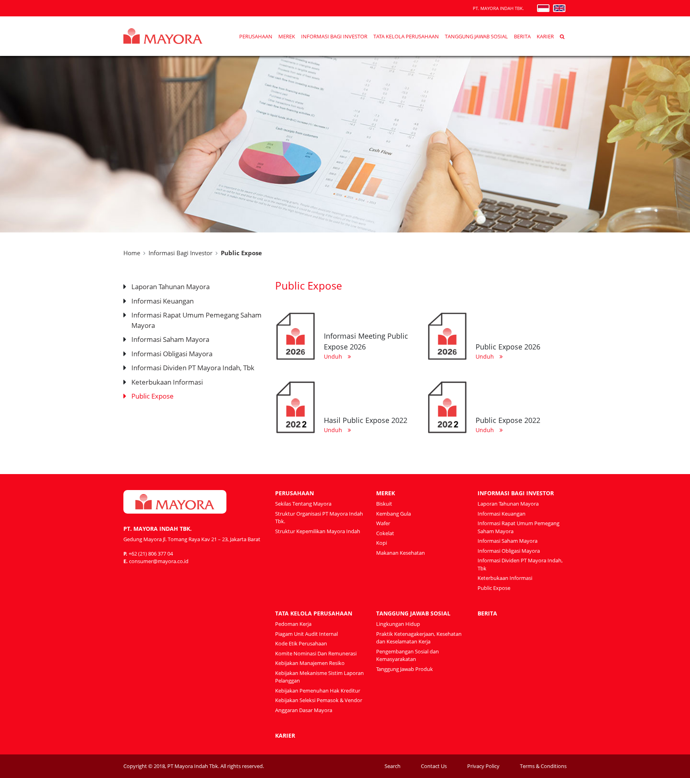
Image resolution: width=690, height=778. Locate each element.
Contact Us (434, 766)
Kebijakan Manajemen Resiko (310, 663)
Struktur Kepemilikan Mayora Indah (317, 531)
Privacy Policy (483, 766)
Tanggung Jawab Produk (404, 669)
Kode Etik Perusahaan (301, 643)
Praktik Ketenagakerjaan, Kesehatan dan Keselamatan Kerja (419, 637)
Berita (522, 36)
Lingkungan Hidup (398, 623)
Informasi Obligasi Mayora (171, 353)
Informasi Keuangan (162, 301)
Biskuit (384, 503)
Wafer (383, 523)
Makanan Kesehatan (400, 552)
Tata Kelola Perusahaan (406, 36)
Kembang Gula (393, 513)
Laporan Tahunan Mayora (170, 286)
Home (131, 253)
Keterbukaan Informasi (167, 382)
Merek (286, 36)
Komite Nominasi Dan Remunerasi (316, 653)
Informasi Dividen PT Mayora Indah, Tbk (192, 367)
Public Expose (152, 396)
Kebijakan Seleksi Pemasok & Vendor (318, 700)
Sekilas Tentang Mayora (303, 503)
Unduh (334, 356)
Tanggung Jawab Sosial (476, 36)
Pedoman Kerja (293, 623)
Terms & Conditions (543, 766)
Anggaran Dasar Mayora (303, 710)
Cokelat (385, 533)
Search (393, 766)
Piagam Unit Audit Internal (306, 633)
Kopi (381, 542)
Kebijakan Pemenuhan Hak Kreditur (317, 690)
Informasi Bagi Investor (334, 36)
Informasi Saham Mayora (170, 339)
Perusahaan (255, 36)
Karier (545, 36)
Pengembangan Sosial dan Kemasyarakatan (407, 655)
